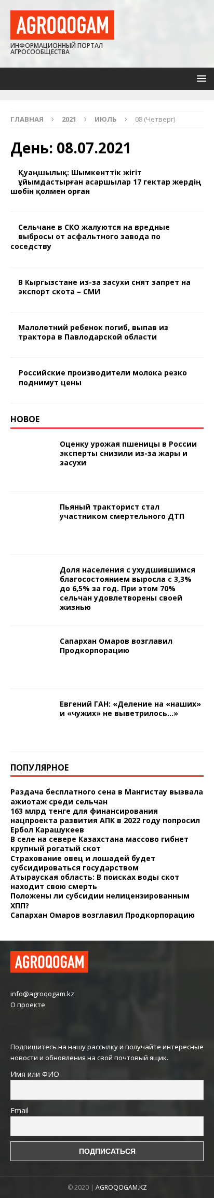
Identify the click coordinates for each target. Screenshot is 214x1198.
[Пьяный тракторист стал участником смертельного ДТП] (31, 523)
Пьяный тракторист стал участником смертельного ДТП (122, 511)
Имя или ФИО (34, 1074)
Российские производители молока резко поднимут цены (103, 377)
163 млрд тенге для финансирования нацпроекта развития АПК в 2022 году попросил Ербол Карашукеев (105, 820)
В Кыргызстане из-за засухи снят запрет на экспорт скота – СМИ (104, 286)
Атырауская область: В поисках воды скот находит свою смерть (94, 881)
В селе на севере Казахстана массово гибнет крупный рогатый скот (99, 843)
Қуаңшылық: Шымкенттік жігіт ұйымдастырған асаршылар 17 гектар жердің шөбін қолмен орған (105, 181)
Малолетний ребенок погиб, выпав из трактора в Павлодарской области (93, 332)
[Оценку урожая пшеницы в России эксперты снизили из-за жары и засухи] (31, 460)
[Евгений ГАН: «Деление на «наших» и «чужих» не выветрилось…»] (31, 720)
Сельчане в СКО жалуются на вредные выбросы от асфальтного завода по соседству (90, 236)
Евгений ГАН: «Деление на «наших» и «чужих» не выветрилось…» (130, 708)
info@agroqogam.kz (42, 993)
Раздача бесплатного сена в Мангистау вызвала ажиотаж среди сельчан (106, 796)
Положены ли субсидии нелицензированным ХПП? (100, 900)
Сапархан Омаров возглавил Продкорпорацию (116, 645)
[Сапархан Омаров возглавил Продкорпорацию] (31, 657)
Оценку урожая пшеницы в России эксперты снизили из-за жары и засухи (128, 453)
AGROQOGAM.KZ (121, 1187)
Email (19, 1110)
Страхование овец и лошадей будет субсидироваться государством (82, 863)
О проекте (27, 1004)
